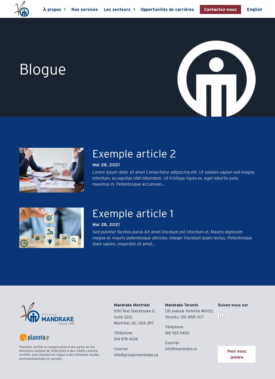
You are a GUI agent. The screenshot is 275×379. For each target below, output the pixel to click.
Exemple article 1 (132, 213)
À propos (52, 10)
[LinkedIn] (221, 317)
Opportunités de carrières (167, 10)
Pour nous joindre (236, 354)
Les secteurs (117, 10)
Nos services (84, 10)
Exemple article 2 (134, 153)
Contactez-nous (220, 9)
